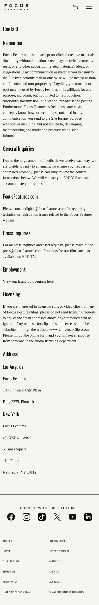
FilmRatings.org (11, 561)
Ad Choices (55, 581)
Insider (6, 551)
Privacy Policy (10, 581)
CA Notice (54, 571)
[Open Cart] (75, 7)
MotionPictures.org (59, 551)
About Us (7, 541)
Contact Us (55, 561)
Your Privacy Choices (19, 592)
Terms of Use (9, 571)
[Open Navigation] (89, 7)
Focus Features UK (58, 541)
